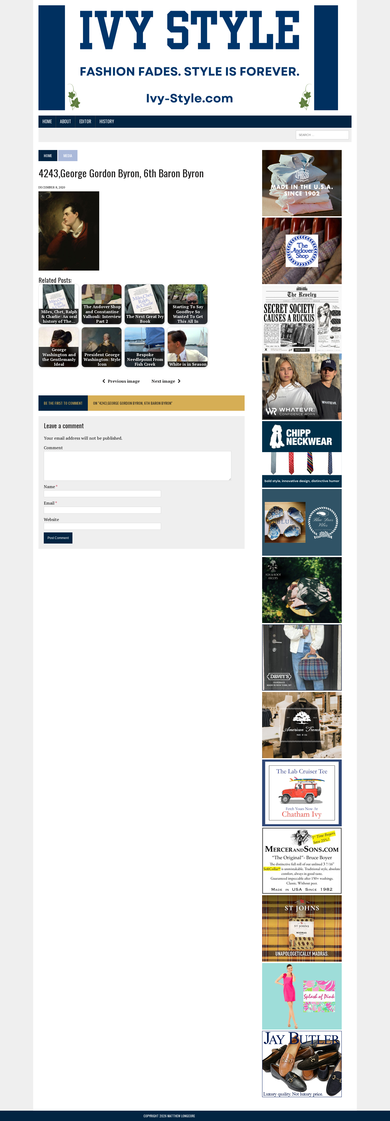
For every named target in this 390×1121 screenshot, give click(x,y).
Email (49, 503)
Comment (53, 448)
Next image (163, 381)
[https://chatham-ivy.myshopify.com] (302, 823)
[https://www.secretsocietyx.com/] (302, 348)
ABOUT (65, 121)
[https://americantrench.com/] (302, 755)
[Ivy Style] (188, 57)
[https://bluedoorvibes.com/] (302, 552)
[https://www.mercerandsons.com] (302, 890)
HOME (47, 121)
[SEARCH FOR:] (322, 134)
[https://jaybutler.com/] (302, 1094)
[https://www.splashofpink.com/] (302, 1026)
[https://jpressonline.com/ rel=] (302, 212)
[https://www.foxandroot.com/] (302, 620)
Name (50, 486)
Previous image (124, 381)
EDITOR (85, 121)
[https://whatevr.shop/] (302, 416)
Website (51, 519)
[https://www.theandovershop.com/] (302, 280)
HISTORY (106, 121)
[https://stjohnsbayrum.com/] (302, 958)
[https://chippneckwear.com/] (302, 484)
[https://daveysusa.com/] (302, 687)
